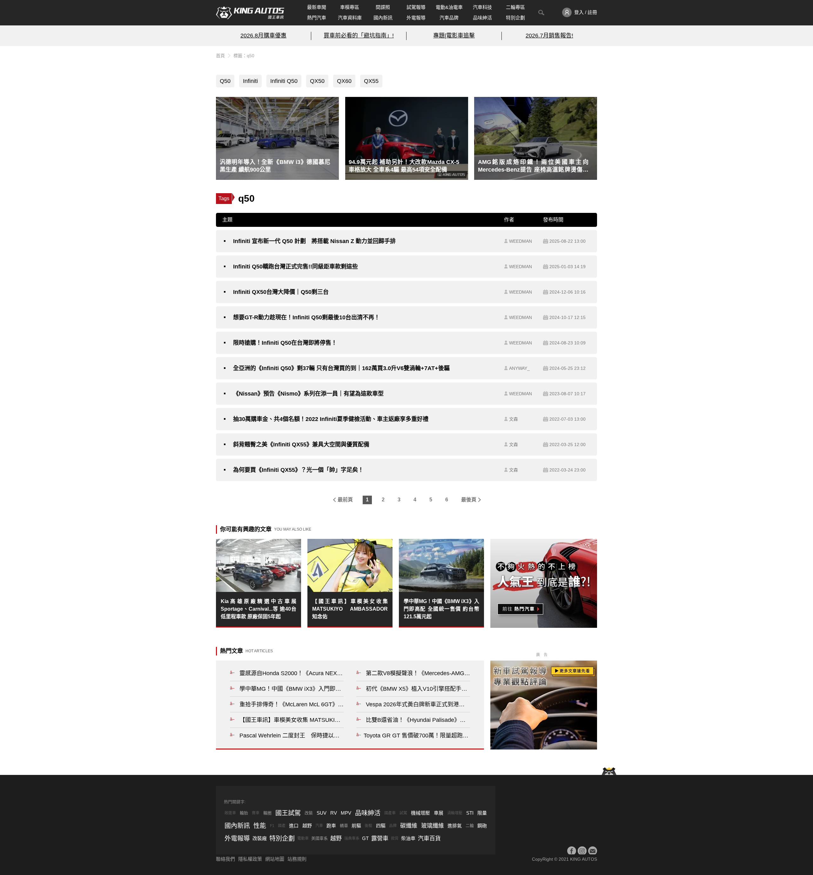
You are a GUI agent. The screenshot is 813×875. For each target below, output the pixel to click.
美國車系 (319, 838)
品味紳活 (482, 17)
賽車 (255, 813)
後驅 (368, 826)
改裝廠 (259, 838)
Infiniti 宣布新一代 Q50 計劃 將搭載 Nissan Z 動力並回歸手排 (314, 241)
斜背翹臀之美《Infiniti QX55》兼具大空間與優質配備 (301, 444)
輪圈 (267, 813)
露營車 (379, 838)
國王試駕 (288, 813)
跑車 (331, 825)
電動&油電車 (449, 7)
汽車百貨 (429, 838)
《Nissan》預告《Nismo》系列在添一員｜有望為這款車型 (308, 393)
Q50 (225, 81)
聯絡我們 (225, 859)
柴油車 (408, 838)
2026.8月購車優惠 (263, 35)
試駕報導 (416, 7)
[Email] (592, 850)
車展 (438, 813)
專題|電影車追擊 (454, 35)
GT (365, 838)
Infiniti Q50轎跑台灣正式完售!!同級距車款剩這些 (295, 266)
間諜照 (383, 7)
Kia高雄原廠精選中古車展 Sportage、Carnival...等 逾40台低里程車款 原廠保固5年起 (258, 609)
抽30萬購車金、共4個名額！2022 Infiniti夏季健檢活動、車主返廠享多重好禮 (330, 419)
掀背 (395, 838)
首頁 (220, 55)
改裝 (309, 813)
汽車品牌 (449, 17)
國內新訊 (383, 17)
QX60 (344, 81)
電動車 (303, 838)
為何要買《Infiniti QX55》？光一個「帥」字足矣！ (298, 470)
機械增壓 (420, 813)
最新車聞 (316, 7)
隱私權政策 (250, 859)
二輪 (470, 825)
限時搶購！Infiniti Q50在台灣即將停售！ (285, 343)
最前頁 (345, 499)
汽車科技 (482, 7)
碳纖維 (408, 826)
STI (470, 813)
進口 (294, 825)
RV (333, 813)
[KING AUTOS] (250, 12)
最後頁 (468, 499)
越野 (307, 825)
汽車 (319, 826)
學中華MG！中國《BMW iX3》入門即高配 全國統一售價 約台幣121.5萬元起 (441, 609)
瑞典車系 (351, 838)
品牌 (393, 826)
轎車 (344, 825)
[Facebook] (571, 850)
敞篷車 (230, 813)
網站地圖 (274, 859)
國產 (282, 826)
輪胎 (244, 813)
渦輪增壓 (454, 813)
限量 (482, 813)
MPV (346, 813)
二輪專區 (515, 7)
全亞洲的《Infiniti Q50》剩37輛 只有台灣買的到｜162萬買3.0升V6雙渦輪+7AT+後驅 (341, 368)
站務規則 (296, 859)
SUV (321, 813)
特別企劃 (515, 17)
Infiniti (250, 81)
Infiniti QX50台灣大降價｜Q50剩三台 (281, 292)
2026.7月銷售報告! (549, 35)
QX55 (371, 81)
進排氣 (454, 825)
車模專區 (349, 7)
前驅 (356, 825)
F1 (272, 826)
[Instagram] (582, 850)
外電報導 (416, 17)
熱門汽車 (316, 17)
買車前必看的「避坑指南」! (359, 35)
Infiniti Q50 (284, 81)
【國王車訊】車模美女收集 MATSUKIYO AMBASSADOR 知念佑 (350, 609)
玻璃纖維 (432, 826)
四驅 (381, 825)
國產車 (390, 813)
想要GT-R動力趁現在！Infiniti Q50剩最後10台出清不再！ (306, 317)
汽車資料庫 (350, 17)
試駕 (403, 813)
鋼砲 (482, 825)
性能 (259, 825)
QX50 (317, 81)
